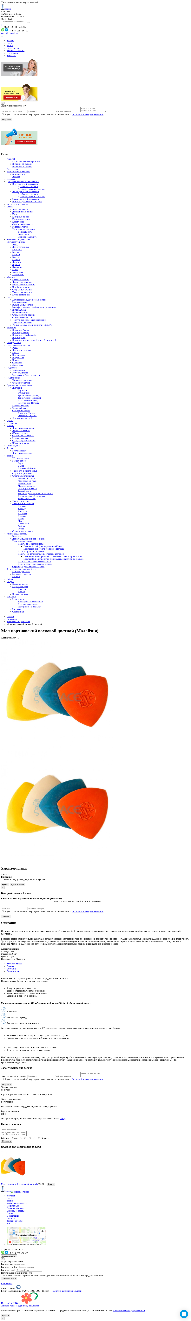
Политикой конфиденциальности (87, 114)
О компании (12, 53)
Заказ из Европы (15, 1221)
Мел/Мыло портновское (18, 621)
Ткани (10, 45)
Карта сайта (6, 1283)
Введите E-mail (8, 1270)
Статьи (10, 1213)
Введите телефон (9, 1267)
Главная (10, 616)
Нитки (10, 43)
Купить (5, 885)
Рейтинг (5, 1138)
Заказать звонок (9, 1256)
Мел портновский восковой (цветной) (19, 1184)
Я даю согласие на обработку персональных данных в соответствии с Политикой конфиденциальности (53, 1275)
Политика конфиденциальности (16, 1273)
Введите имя (7, 1264)
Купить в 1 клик (17, 885)
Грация (7, 9)
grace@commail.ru (9, 33)
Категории (12, 619)
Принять (5, 1315)
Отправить (6, 1141)
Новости (11, 1218)
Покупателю (13, 48)
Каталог (10, 40)
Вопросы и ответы (15, 50)
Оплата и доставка (15, 1208)
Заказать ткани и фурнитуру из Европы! (20, 1306)
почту (62, 1118)
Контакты (11, 55)
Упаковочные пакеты (17, 1203)
